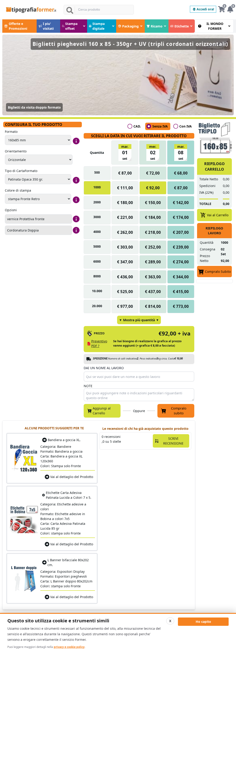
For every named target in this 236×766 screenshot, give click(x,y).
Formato (11, 131)
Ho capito (203, 621)
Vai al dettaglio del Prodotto (71, 477)
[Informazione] (76, 141)
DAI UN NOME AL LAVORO (104, 368)
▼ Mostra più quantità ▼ (139, 320)
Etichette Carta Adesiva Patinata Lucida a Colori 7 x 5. (68, 495)
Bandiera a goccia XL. (64, 440)
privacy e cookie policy (69, 647)
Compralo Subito (218, 271)
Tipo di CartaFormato (21, 171)
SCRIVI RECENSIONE (173, 440)
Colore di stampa (18, 190)
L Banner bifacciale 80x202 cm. (68, 562)
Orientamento (16, 151)
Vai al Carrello (217, 215)
